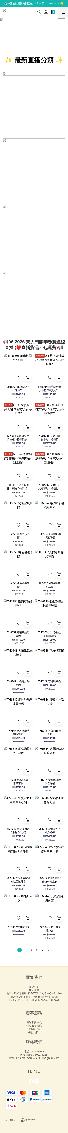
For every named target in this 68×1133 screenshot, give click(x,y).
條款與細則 (34, 1032)
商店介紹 (34, 986)
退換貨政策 (34, 1029)
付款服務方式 (34, 1025)
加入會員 (34, 990)
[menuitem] (19, 950)
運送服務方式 (34, 1022)
